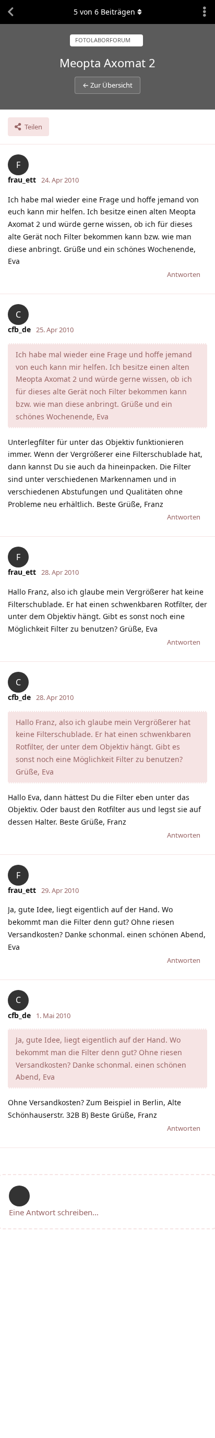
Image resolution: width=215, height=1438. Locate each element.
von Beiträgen (104, 12)
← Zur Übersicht (107, 85)
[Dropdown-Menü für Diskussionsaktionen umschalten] (204, 12)
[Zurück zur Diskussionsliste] (10, 12)
